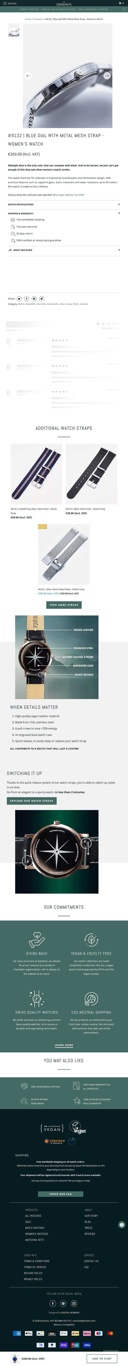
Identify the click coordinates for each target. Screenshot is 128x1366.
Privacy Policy (33, 1279)
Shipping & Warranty (21, 213)
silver (63, 303)
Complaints (68, 1324)
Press (88, 1228)
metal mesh (53, 303)
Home (28, 19)
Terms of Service (35, 1267)
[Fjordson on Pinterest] (64, 1303)
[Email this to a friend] (41, 298)
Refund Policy (33, 1273)
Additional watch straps (64, 428)
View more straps (64, 605)
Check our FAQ (61, 1194)
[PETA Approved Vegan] (56, 1133)
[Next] (107, 75)
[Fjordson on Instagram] (74, 1303)
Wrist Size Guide (22, 250)
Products (38, 19)
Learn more (64, 1045)
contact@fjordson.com (84, 1320)
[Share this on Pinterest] (34, 298)
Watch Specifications (21, 204)
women (84, 303)
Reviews (90, 1234)
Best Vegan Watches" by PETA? (68, 194)
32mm (21, 303)
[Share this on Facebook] (26, 298)
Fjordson (44, 1320)
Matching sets (34, 1240)
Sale (28, 1222)
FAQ (86, 1267)
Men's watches (34, 1228)
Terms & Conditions (37, 1261)
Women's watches (36, 1234)
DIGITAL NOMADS (70, 1312)
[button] (122, 1225)
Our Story (91, 1216)
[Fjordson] (64, 3)
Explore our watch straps (31, 801)
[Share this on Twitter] (19, 298)
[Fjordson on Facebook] (53, 1303)
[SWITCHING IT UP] (64, 852)
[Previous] (28, 75)
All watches (33, 1216)
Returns (58, 1324)
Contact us (91, 1261)
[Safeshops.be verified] (64, 1145)
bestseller (31, 303)
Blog (88, 1222)
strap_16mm (73, 303)
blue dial (41, 303)
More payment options (64, 282)
